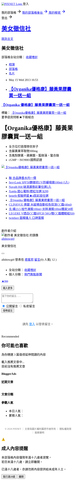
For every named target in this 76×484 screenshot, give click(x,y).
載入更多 (8, 288)
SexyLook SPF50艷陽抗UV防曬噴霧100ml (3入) (39, 182)
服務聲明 (39, 432)
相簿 (12, 64)
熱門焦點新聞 (33, 274)
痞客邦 (29, 259)
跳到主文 (7, 38)
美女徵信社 (16, 28)
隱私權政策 (65, 428)
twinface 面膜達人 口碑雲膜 (26, 217)
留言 (37, 259)
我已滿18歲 (9, 476)
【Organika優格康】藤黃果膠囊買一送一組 (38, 112)
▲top (4, 280)
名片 (12, 73)
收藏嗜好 (32, 57)
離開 (21, 476)
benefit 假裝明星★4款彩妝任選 (29, 195)
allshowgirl (7, 238)
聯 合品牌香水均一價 (22, 178)
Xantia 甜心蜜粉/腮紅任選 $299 (28, 191)
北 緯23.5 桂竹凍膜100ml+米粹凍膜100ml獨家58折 (41, 209)
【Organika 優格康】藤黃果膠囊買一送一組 (35, 105)
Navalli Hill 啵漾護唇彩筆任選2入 (30, 186)
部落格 (13, 69)
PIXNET (17, 428)
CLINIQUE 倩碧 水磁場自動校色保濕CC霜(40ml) (40, 204)
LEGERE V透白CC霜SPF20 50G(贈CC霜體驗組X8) (42, 213)
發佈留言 (8, 310)
